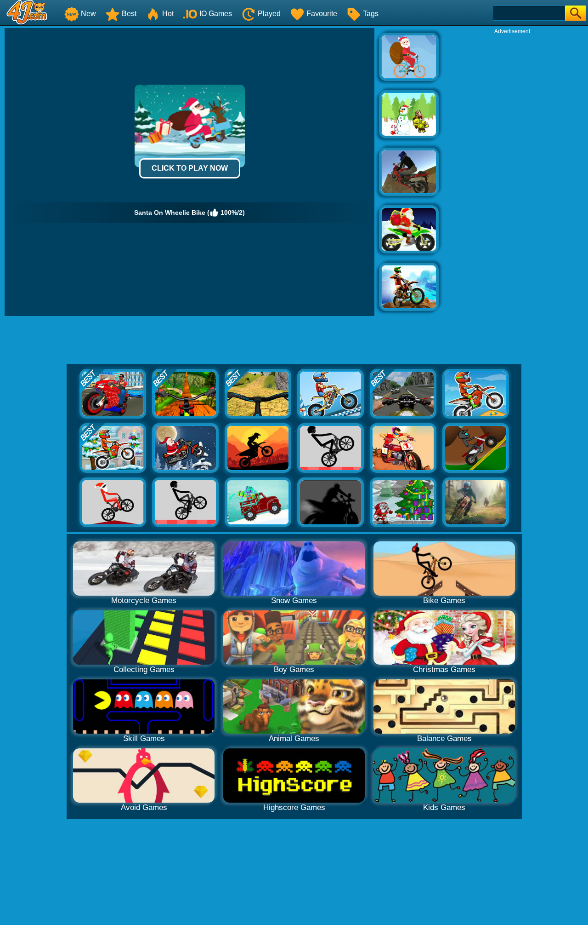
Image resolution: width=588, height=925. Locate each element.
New (88, 13)
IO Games (215, 13)
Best (129, 13)
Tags (371, 13)
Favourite (321, 13)
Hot (168, 13)
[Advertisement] (512, 173)
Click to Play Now (190, 168)
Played (269, 13)
